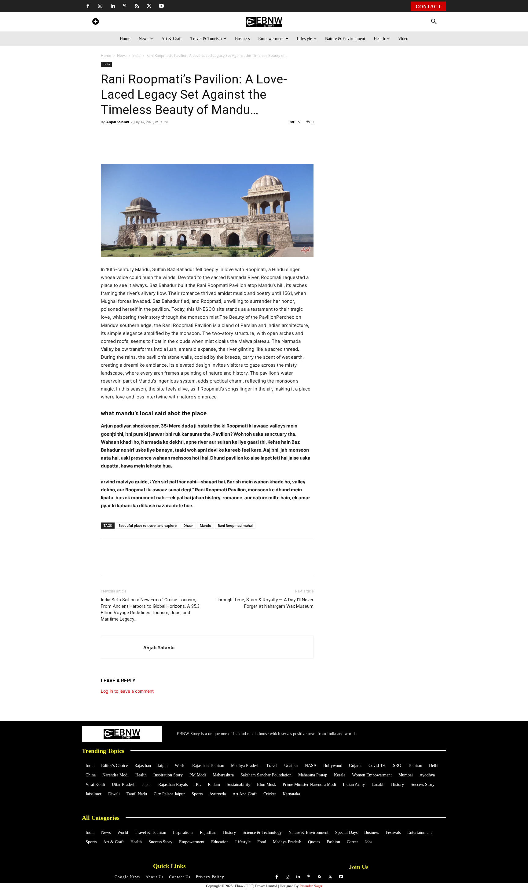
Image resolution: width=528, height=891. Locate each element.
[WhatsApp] (143, 146)
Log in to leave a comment (127, 691)
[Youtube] (161, 6)
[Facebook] (88, 6)
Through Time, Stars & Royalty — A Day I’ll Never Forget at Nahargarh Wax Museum (264, 603)
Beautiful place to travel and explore (148, 525)
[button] (434, 22)
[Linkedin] (112, 6)
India (136, 55)
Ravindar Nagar (310, 886)
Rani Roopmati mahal (235, 525)
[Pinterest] (125, 6)
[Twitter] (149, 6)
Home (106, 55)
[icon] (95, 22)
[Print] (199, 146)
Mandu (205, 525)
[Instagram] (100, 6)
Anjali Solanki (117, 121)
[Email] (227, 146)
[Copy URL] (213, 146)
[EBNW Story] (264, 22)
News (122, 55)
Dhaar (188, 525)
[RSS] (137, 6)
